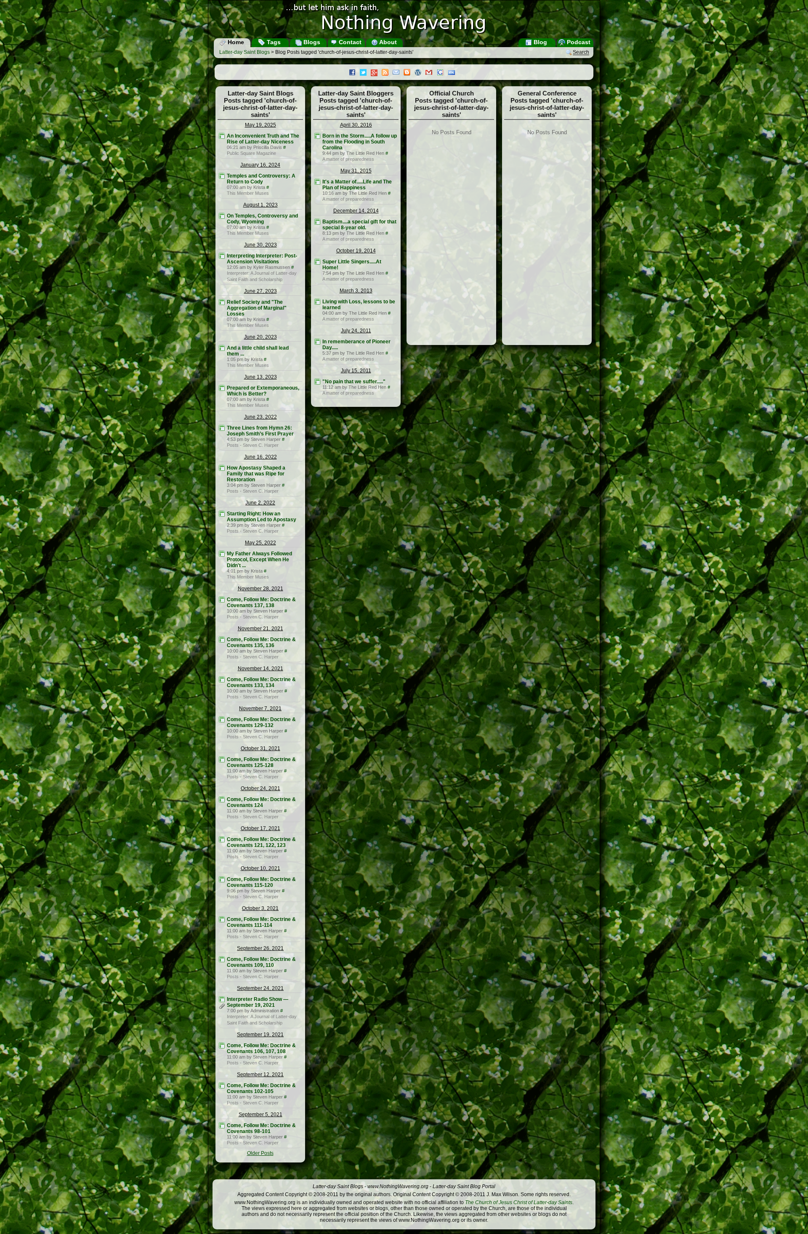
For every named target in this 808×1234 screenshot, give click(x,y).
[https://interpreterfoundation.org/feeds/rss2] (221, 255)
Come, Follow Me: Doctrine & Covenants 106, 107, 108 (261, 1048)
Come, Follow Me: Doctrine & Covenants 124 (261, 802)
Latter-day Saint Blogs (244, 52)
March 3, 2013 (356, 291)
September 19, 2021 (260, 1035)
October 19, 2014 (356, 251)
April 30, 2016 (356, 125)
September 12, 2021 (260, 1074)
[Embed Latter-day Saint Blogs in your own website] (453, 73)
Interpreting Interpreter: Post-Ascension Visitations (262, 259)
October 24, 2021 (260, 788)
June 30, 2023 (260, 245)
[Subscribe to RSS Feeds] (387, 73)
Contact (349, 42)
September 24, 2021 (260, 988)
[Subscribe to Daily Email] (398, 73)
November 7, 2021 (260, 708)
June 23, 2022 (260, 417)
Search (581, 53)
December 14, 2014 (356, 211)
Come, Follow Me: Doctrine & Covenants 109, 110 (261, 962)
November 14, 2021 (260, 668)
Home (235, 42)
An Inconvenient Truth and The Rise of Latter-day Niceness (263, 139)
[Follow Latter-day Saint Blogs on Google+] (376, 73)
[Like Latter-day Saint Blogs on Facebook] (354, 73)
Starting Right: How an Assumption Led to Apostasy (261, 517)
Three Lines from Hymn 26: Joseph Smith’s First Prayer (260, 431)
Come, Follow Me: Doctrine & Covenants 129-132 (261, 722)
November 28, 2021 (260, 589)
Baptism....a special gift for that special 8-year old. (359, 225)
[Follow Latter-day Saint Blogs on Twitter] (365, 73)
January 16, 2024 (260, 165)
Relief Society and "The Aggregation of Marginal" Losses (257, 308)
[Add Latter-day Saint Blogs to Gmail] (430, 73)
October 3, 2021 (260, 908)
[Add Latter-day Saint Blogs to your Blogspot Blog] (409, 73)
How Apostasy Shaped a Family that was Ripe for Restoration (256, 474)
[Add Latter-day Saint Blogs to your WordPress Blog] (420, 73)
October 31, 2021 (260, 748)
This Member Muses (248, 193)
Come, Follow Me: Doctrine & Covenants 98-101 (261, 1128)
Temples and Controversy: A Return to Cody (261, 179)
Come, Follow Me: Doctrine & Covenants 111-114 (261, 922)
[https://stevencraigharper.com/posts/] (221, 428)
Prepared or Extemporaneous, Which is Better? (263, 391)
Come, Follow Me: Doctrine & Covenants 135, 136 (261, 642)
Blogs (311, 42)
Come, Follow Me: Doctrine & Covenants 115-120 (261, 882)
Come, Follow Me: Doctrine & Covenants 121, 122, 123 (261, 842)
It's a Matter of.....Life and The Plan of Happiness (357, 185)
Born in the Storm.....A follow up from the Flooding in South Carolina (359, 142)
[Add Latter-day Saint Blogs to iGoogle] (442, 73)
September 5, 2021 (260, 1114)
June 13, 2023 (260, 377)
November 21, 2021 (260, 629)
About (387, 42)
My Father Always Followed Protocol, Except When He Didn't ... (259, 559)
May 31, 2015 (356, 171)
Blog (539, 42)
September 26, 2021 (260, 948)
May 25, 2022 (260, 543)
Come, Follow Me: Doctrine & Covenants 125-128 (261, 762)
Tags (273, 42)
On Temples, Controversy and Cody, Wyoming (262, 219)
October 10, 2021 (260, 868)
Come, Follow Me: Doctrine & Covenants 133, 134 (261, 682)
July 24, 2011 (356, 331)
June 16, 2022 (260, 457)
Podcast (577, 42)
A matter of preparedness (348, 159)
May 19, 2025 (260, 125)
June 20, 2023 (260, 337)
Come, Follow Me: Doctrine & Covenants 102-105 (261, 1088)
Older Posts (260, 1153)
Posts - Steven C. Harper (253, 445)
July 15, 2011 (356, 371)
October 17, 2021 (260, 828)
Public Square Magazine (251, 153)
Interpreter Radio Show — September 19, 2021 (257, 1002)
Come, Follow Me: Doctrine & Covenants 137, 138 (261, 602)
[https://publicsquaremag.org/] (221, 136)
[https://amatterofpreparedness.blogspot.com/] (317, 136)
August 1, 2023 (260, 205)
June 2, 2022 (260, 503)
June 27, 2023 (260, 291)
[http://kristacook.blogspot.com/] (221, 175)
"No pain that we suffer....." (353, 382)
